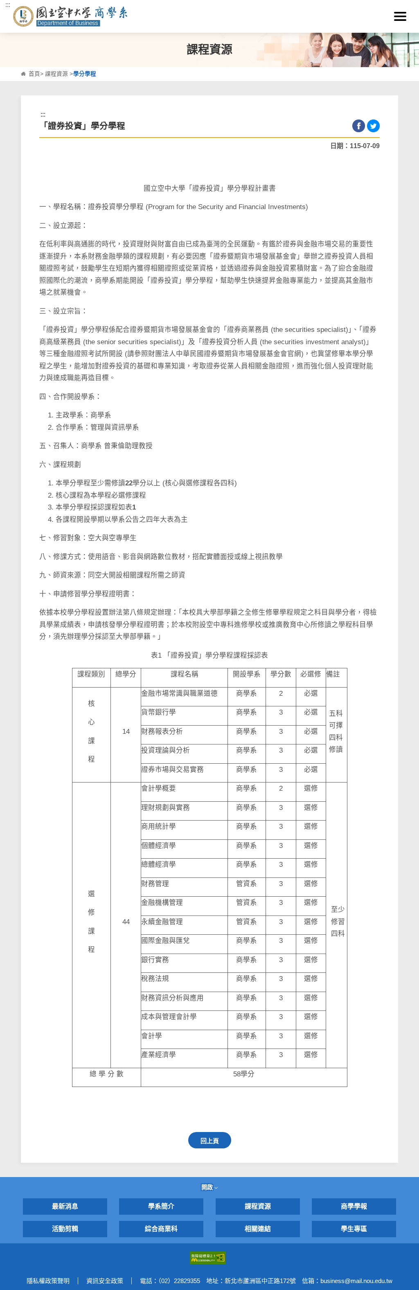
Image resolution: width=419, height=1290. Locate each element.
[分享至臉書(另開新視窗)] (358, 126)
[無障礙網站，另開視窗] (208, 1257)
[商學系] (101, 16)
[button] (400, 16)
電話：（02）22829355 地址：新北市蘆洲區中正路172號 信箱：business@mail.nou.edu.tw (266, 1280)
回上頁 (209, 1140)
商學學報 (354, 1206)
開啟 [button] (207, 1187)
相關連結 (258, 1228)
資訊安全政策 (104, 1280)
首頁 (34, 74)
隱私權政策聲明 (48, 1280)
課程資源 (56, 74)
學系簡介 (161, 1206)
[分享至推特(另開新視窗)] (373, 126)
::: (7, 4)
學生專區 (354, 1228)
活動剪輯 (65, 1228)
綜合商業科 (161, 1228)
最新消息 (65, 1206)
